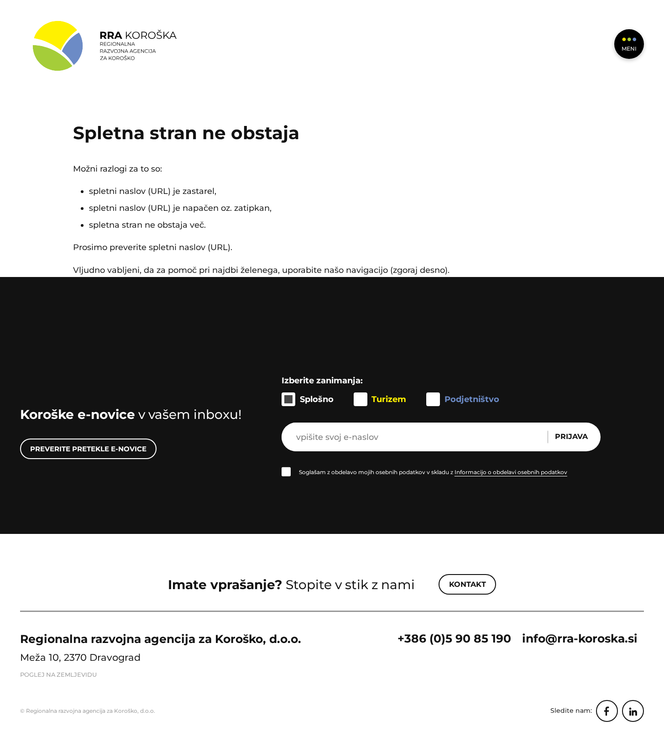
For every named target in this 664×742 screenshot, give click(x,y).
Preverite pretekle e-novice (88, 448)
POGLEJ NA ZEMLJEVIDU (58, 674)
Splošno (317, 399)
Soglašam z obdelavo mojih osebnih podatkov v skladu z (433, 472)
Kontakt (467, 584)
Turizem (388, 399)
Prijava (571, 436)
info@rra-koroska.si (580, 638)
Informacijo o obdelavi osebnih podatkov (511, 472)
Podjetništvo (471, 399)
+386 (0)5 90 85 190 (454, 638)
